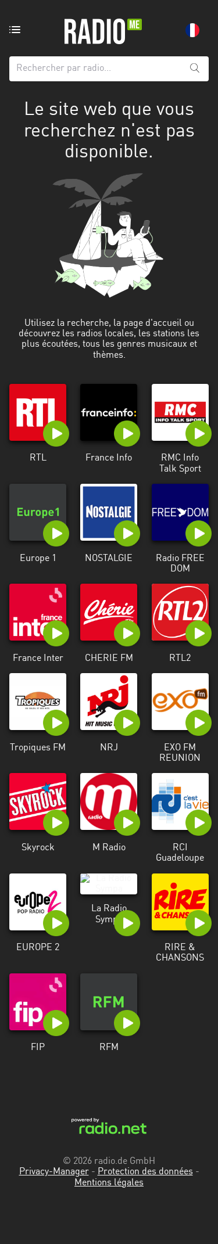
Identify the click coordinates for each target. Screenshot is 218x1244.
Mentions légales (109, 1183)
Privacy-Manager (54, 1172)
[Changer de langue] (192, 30)
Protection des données (145, 1172)
